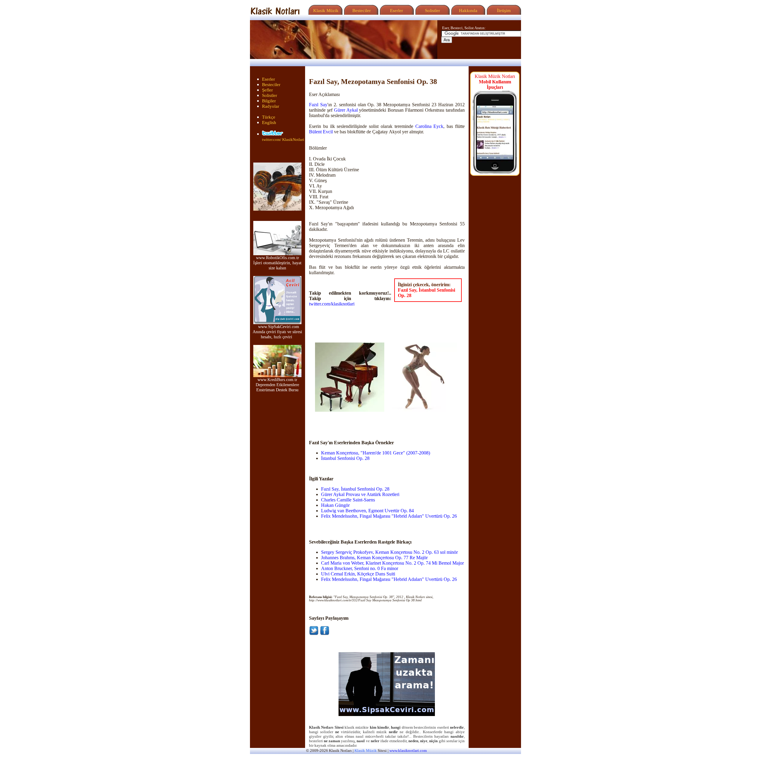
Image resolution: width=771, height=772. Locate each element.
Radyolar (270, 106)
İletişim (503, 10)
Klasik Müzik (325, 10)
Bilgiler (269, 100)
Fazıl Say (318, 104)
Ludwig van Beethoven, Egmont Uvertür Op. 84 (367, 510)
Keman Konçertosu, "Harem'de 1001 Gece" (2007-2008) (375, 452)
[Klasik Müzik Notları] (275, 13)
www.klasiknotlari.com (408, 751)
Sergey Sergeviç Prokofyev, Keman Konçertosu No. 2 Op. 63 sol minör (389, 552)
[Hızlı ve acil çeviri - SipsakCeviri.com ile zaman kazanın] (387, 714)
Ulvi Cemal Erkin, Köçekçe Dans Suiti (358, 573)
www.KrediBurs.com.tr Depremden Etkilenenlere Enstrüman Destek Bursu (277, 384)
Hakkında (467, 10)
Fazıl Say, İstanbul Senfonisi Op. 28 (355, 488)
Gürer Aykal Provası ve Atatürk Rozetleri (360, 494)
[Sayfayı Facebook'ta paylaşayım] (324, 633)
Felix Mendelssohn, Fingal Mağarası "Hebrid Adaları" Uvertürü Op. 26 (389, 516)
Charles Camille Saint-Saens (348, 499)
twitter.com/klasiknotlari (331, 303)
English (269, 122)
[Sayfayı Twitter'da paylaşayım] (314, 633)
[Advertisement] (350, 421)
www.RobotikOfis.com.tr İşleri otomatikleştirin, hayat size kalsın (277, 262)
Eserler (396, 10)
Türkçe (268, 117)
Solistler (432, 10)
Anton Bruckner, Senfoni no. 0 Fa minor (359, 568)
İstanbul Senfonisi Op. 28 (345, 458)
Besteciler (360, 10)
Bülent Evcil (321, 131)
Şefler (267, 90)
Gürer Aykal (346, 110)
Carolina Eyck (429, 126)
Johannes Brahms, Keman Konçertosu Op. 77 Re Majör (374, 557)
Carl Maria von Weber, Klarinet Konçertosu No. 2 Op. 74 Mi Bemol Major (392, 563)
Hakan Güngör (335, 505)
